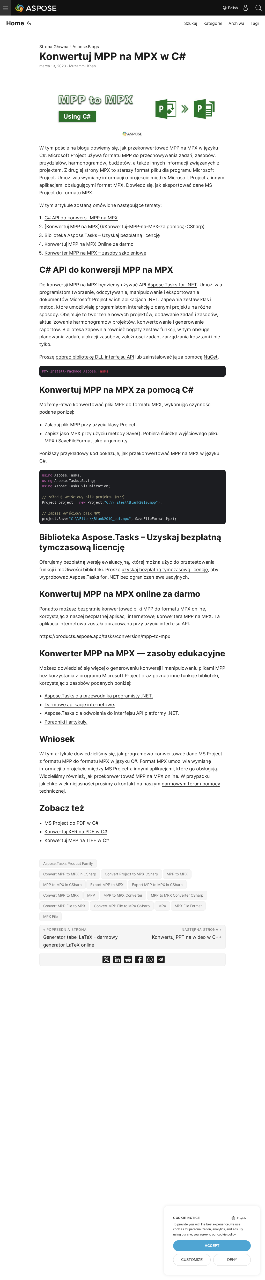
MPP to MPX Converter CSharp (177, 895)
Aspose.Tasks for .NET (172, 284)
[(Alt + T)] (29, 23)
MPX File (50, 916)
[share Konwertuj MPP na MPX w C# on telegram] (161, 961)
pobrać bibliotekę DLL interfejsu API (95, 357)
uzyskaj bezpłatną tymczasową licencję (165, 569)
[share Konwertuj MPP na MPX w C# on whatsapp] (150, 961)
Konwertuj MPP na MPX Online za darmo (89, 244)
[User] (245, 8)
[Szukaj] (258, 8)
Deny (232, 1260)
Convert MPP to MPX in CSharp (69, 874)
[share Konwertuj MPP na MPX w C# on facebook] (139, 961)
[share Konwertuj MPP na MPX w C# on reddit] (128, 961)
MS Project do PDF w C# (71, 823)
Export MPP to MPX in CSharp (157, 884)
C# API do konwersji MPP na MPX (81, 217)
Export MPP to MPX (106, 884)
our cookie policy (223, 1234)
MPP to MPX (177, 874)
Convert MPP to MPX (61, 895)
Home (15, 23)
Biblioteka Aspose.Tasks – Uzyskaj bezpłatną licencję (102, 235)
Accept (212, 1246)
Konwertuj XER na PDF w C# (76, 831)
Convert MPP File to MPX (64, 906)
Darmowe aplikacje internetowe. (80, 704)
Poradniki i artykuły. (66, 722)
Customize (192, 1260)
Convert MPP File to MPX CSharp (122, 906)
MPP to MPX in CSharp (62, 884)
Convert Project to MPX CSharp (131, 874)
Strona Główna (53, 46)
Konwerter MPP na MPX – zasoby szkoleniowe (95, 253)
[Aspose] (36, 7)
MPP (127, 155)
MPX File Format (188, 906)
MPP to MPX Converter (123, 895)
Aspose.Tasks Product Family (68, 863)
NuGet (211, 357)
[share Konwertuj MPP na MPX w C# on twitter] (106, 961)
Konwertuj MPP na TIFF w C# (77, 840)
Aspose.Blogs (85, 46)
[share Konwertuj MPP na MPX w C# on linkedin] (117, 961)
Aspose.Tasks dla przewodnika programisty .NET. (99, 695)
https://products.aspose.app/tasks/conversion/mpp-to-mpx (104, 636)
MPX (105, 170)
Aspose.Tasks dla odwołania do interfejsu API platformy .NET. (112, 713)
